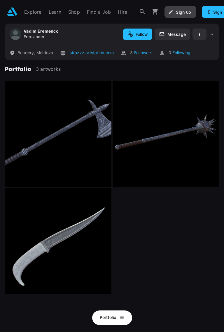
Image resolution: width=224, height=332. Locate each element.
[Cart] (155, 12)
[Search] (142, 12)
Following (181, 52)
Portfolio (109, 317)
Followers (143, 52)
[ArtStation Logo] (12, 11)
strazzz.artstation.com (91, 52)
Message (176, 34)
